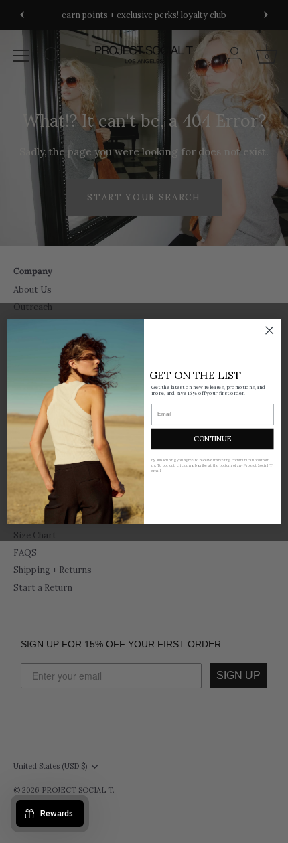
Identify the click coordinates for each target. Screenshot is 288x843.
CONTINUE (212, 438)
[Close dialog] (269, 330)
